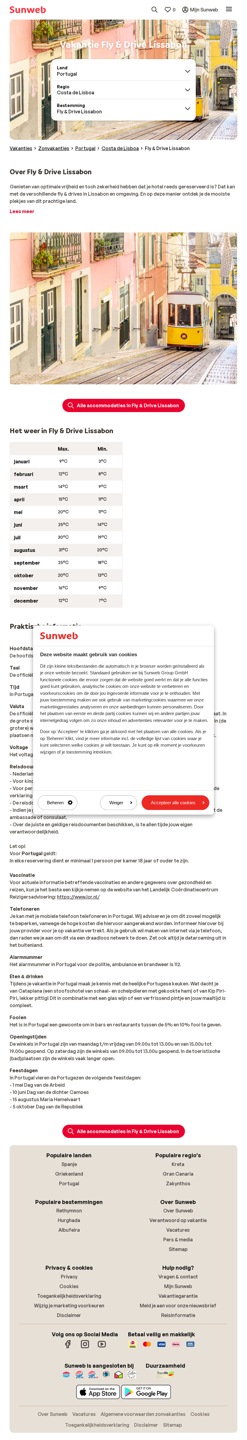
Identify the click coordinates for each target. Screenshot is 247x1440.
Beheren (55, 802)
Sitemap (178, 1249)
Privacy (69, 1277)
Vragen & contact (178, 1277)
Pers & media (178, 1240)
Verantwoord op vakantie (178, 1220)
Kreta (178, 1164)
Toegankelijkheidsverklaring (69, 1296)
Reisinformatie (178, 1315)
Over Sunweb (178, 1211)
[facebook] (68, 1347)
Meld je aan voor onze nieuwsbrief (178, 1306)
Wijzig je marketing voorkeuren (69, 1306)
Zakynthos (178, 1183)
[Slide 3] (128, 378)
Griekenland (69, 1174)
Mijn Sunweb (178, 1286)
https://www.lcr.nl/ (78, 897)
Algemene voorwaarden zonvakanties (143, 1414)
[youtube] (102, 1347)
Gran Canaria (178, 1174)
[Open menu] (228, 9)
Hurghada (69, 1220)
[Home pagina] (28, 9)
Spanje (69, 1164)
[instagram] (85, 1347)
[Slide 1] (118, 378)
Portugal (69, 1183)
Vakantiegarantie (178, 1296)
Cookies (69, 1286)
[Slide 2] (123, 378)
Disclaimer (69, 1315)
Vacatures (178, 1230)
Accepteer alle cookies (173, 802)
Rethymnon (69, 1211)
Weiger (116, 802)
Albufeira (69, 1230)
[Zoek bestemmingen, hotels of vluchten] (155, 10)
